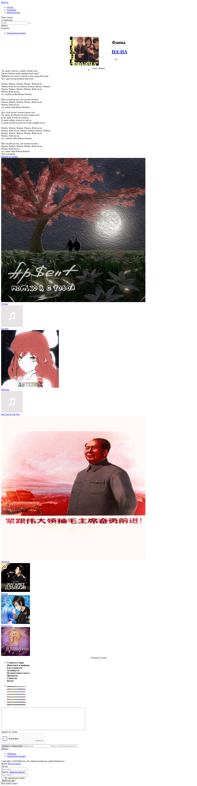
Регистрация (14, 763)
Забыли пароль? (17, 772)
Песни (10, 7)
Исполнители (13, 12)
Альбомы (11, 10)
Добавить (11, 753)
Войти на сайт (8, 781)
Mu (4, 2)
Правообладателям (16, 33)
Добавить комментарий (12, 746)
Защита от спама (9, 732)
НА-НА (119, 51)
